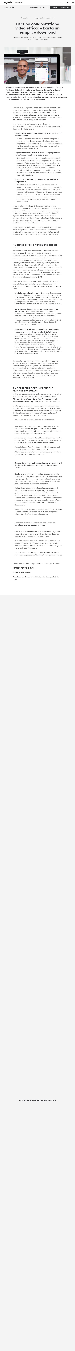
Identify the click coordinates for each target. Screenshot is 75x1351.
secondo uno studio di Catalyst (40, 332)
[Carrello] (67, 2)
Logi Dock (34, 401)
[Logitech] (14, 2)
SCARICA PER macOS (22, 572)
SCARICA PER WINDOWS (23, 568)
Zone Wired (45, 396)
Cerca (61, 2)
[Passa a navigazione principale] (72, 2)
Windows (39, 555)
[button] (9, 7)
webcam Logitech (20, 401)
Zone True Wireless (41, 399)
